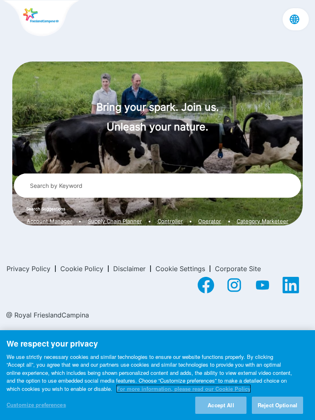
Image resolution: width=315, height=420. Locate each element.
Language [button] (294, 19)
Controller (170, 221)
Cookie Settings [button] (180, 269)
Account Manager (49, 221)
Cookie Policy (81, 269)
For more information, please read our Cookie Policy (183, 389)
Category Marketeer (262, 221)
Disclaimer (129, 269)
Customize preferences (36, 405)
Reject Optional (277, 405)
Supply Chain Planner (115, 221)
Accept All (221, 405)
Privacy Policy (28, 269)
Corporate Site (238, 269)
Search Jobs (264, 185)
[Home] (41, 19)
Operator (209, 221)
